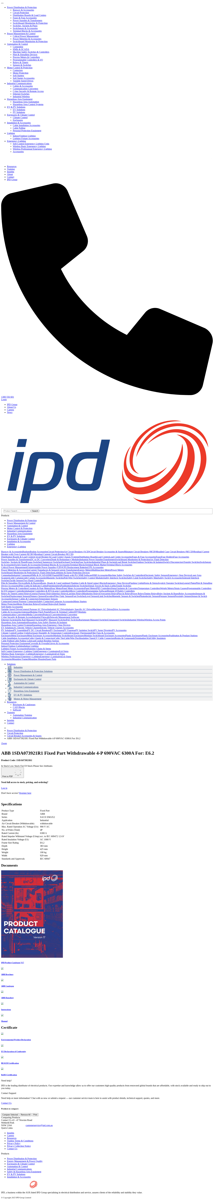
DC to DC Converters (41, 559)
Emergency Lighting (16, 141)
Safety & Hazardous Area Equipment (24, 1171)
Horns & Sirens (151, 583)
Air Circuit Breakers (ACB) (77, 551)
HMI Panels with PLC (68, 575)
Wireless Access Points (155, 620)
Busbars (26, 551)
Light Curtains (16, 578)
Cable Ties (59, 638)
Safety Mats (152, 578)
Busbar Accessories (39, 551)
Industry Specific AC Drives (80, 609)
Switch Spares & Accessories (27, 565)
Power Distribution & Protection (22, 7)
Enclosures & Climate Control (21, 115)
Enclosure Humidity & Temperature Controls (49, 633)
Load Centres (103, 557)
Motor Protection (20, 73)
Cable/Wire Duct (72, 638)
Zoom (4, 743)
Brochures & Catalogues (24, 704)
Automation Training (22, 715)
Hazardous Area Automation (26, 102)
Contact (10, 723)
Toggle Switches (123, 585)
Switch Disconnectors (173, 562)
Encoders (49, 596)
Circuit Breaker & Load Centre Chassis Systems (57, 557)
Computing (18, 46)
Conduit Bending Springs (47, 641)
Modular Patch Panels (40, 612)
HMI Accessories (100, 575)
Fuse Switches (85, 562)
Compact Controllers (16, 591)
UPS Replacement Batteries (75, 567)
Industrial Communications (19, 83)
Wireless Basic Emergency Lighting (29, 146)
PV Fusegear (70, 630)
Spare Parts (51, 659)
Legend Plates (189, 583)
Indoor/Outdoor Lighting (24, 136)
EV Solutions (19, 109)
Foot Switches (78, 596)
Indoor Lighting (31, 646)
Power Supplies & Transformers (27, 20)
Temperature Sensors (48, 599)
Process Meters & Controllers (26, 57)
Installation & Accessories (19, 123)
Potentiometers (54, 585)
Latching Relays (74, 593)
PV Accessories (119, 630)
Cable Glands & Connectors (41, 638)
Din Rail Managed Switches (31, 620)
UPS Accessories (96, 567)
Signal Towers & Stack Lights (102, 585)
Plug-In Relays (124, 593)
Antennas (25, 612)
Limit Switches (105, 596)
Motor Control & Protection (19, 67)
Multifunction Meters (101, 570)
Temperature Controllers (149, 588)
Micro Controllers (78, 591)
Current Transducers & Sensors (44, 570)
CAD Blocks (19, 707)
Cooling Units (22, 633)
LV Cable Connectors (105, 638)
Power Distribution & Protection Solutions (33, 671)
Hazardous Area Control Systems (28, 104)
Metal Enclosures (19, 635)
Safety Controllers (126, 591)
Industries (18, 667)
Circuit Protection (21, 12)
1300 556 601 (18, 1125)
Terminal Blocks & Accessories (27, 31)
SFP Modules (80, 612)
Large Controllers (61, 591)
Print (35, 1115)
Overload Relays (47, 604)
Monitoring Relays (91, 593)
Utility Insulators (158, 638)
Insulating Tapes (87, 638)
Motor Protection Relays (28, 604)
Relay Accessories (187, 593)
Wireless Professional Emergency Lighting (32, 149)
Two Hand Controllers (33, 580)
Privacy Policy (13, 1143)
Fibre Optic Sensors (63, 596)
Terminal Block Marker (96, 565)
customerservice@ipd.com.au (39, 1125)
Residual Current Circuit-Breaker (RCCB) (54, 554)
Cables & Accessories (23, 86)
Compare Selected (10, 1115)
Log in (4, 788)
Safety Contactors (45, 601)
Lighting (11, 133)
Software (17, 710)
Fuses (158, 557)
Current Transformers (68, 570)
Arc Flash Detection (159, 559)
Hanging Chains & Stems (39, 648)
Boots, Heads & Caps (51, 583)
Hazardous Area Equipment (19, 99)
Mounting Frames (20, 659)
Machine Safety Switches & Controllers (31, 52)
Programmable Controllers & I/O (28, 60)
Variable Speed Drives (23, 81)
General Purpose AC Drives (34, 609)
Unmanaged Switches (118, 620)
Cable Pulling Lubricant (25, 641)
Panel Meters (90, 588)
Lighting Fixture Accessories (26, 138)
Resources (11, 702)
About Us (11, 407)
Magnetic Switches (55, 578)
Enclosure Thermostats (80, 633)
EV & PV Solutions (16, 107)
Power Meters (117, 570)
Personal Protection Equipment (27, 130)
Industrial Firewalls (41, 617)
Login (4, 399)
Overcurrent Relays (108, 593)
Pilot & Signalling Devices (25, 54)
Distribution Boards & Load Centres (29, 15)
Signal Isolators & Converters (124, 588)
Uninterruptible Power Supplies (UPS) (44, 567)
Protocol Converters (52, 614)
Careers (10, 409)
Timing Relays (150, 593)
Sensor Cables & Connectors (25, 599)
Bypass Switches (33, 562)
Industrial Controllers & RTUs (39, 591)
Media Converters (34, 614)
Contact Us (6, 1103)
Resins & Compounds (125, 638)
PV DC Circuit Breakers (38, 630)
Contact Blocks (99, 583)
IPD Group (12, 404)
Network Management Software (64, 617)
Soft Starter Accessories (24, 78)
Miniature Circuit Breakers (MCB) (140, 551)
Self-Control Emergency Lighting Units (31, 143)
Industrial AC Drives (57, 609)
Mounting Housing (37, 659)
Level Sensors (91, 596)
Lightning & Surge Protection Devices (72, 572)
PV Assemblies (20, 630)
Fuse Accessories (181, 557)
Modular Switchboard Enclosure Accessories (104, 635)
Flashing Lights (136, 583)
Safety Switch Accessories (170, 578)
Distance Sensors (37, 596)
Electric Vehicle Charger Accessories (57, 627)
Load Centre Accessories (120, 557)
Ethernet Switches (21, 94)
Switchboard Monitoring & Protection (30, 23)
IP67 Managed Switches (55, 620)
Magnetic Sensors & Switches (126, 596)
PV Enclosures (57, 630)
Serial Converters (69, 614)
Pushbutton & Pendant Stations (183, 635)
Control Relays (23, 593)
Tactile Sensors (16, 580)
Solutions (11, 664)
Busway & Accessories (23, 10)
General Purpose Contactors (24, 601)
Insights (10, 720)
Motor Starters (80, 601)
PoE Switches (72, 620)
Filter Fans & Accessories (103, 633)
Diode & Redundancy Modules (65, 559)
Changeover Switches (51, 562)
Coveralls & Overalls (39, 643)
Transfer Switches (191, 562)
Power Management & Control (21, 33)
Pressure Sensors (167, 596)
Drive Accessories (121, 609)
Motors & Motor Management (27, 699)
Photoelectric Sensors (149, 596)
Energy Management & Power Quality (25, 1161)
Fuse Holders (167, 557)
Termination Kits (142, 638)
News (9, 412)
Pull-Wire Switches (73, 578)
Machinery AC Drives (103, 609)
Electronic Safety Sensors (156, 575)
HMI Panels (52, 575)
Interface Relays (60, 593)
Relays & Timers (20, 62)
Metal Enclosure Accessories (40, 635)
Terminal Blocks (77, 565)
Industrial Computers (21, 575)
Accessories (18, 151)
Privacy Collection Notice (19, 1146)
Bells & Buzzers (33, 583)
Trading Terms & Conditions (20, 1141)
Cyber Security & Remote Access (28, 91)
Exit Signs (63, 651)
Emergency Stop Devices (179, 575)
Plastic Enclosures (133, 635)
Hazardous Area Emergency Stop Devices (51, 625)
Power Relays (137, 593)
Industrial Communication (25, 717)
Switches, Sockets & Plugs (25, 25)
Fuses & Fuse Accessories (25, 18)
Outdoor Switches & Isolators (149, 562)
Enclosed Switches (70, 562)
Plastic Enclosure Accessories (155, 635)
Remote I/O (112, 591)
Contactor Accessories (63, 601)
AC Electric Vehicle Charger (27, 627)
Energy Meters (85, 570)
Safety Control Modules (93, 578)
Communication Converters (25, 88)
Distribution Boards (88, 557)
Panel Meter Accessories (73, 588)
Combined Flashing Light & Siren (76, 583)
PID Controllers (103, 588)
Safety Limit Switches (137, 578)
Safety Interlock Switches (115, 578)
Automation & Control (17, 44)
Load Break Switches (126, 562)
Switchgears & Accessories (25, 28)
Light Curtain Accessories (34, 578)
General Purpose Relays (41, 593)
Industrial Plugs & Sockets (104, 562)
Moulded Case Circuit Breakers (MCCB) (175, 551)
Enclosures (18, 120)
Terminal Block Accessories (119, 565)
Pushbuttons (66, 585)
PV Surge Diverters (103, 630)
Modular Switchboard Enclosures (68, 635)
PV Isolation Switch (85, 630)
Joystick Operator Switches (170, 583)
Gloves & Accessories (59, 643)
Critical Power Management (26, 36)
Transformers (109, 559)
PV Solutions (19, 112)
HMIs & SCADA (21, 49)
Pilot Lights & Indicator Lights (33, 585)
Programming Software (96, 591)
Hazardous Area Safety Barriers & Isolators (47, 622)
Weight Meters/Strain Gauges (173, 588)
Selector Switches (80, 585)
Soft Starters (18, 75)
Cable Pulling (19, 128)
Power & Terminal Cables (62, 612)
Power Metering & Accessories (27, 39)
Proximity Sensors (183, 596)
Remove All (25, 1115)
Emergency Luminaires (48, 651)
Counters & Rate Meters (39, 588)
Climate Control (20, 117)
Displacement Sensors (19, 596)
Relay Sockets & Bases (168, 593)
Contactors (18, 70)
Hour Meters (56, 588)
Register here (25, 793)
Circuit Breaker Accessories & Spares (107, 551)
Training (11, 712)
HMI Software (85, 575)
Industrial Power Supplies (91, 559)
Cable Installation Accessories (26, 125)
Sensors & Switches (22, 65)
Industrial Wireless (21, 96)
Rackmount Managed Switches (93, 620)
